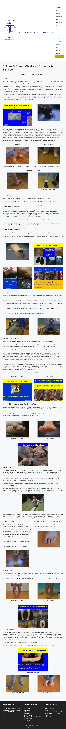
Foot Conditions (58, 49)
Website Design (25, 727)
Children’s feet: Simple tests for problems (59, 24)
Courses (60, 56)
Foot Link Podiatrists (34, 725)
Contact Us (58, 53)
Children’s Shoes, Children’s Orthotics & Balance (59, 38)
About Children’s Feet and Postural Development (59, 10)
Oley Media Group (40, 727)
